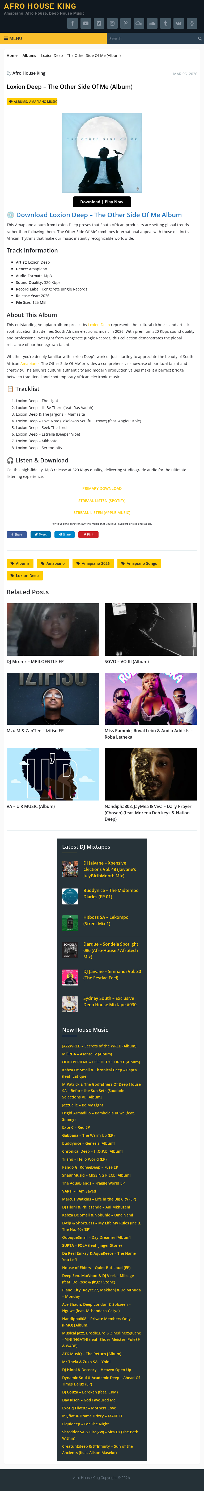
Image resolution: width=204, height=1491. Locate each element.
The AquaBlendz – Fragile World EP (93, 1183)
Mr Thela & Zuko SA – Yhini (86, 1361)
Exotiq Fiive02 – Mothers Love (89, 1407)
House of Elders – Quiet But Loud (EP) (96, 1267)
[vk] (178, 23)
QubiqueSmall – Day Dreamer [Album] (96, 1237)
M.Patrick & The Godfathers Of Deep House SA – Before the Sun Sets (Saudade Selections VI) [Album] (101, 1091)
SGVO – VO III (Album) (127, 661)
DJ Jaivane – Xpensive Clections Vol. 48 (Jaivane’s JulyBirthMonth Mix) (109, 869)
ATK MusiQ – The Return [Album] (91, 1353)
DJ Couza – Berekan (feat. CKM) (90, 1392)
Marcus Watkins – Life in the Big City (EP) (99, 1199)
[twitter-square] (99, 23)
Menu (15, 38)
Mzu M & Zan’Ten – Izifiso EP (35, 731)
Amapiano (29, 363)
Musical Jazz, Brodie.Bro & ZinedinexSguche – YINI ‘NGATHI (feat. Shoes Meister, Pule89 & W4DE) (101, 1339)
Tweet (42, 534)
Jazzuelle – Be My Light (82, 1104)
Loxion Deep (99, 324)
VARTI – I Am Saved (79, 1191)
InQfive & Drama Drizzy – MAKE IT (92, 1415)
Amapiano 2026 (96, 563)
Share (18, 534)
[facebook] (72, 23)
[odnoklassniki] (192, 23)
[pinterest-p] (125, 23)
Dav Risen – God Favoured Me (89, 1399)
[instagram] (112, 23)
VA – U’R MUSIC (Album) (31, 806)
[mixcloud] (139, 23)
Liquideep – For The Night (85, 1423)
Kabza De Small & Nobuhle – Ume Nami (97, 1215)
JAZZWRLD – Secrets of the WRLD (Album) (99, 1045)
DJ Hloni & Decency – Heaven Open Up (96, 1369)
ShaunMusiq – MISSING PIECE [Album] (96, 1175)
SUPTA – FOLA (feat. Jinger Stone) (92, 1245)
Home (12, 55)
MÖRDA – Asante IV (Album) (87, 1053)
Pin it (90, 534)
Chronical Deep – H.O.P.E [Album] (92, 1151)
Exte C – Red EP (76, 1127)
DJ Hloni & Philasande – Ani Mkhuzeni (96, 1207)
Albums (29, 55)
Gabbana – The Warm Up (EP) (88, 1135)
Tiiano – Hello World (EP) (84, 1159)
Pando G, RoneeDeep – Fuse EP (90, 1167)
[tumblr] (165, 23)
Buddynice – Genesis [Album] (88, 1143)
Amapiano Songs (142, 563)
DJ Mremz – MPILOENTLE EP (35, 661)
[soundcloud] (152, 23)
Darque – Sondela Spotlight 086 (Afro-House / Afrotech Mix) (110, 950)
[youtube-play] (85, 23)
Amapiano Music (43, 101)
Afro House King (40, 6)
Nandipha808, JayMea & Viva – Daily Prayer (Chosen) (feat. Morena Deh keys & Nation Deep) (148, 812)
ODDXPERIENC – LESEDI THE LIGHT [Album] (101, 1061)
